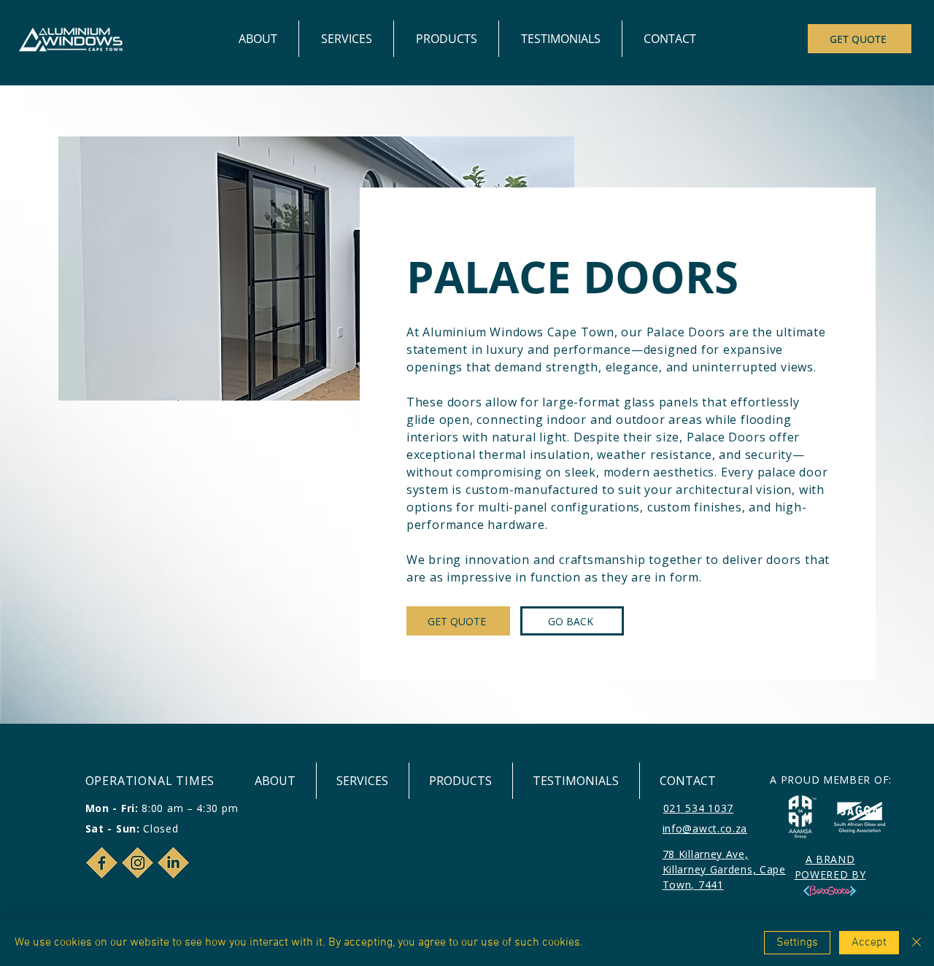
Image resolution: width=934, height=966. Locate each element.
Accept (869, 942)
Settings (797, 942)
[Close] (916, 942)
